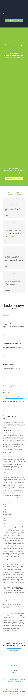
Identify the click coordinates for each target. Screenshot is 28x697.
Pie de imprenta (14, 665)
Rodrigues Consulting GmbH (17, 681)
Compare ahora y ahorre (14, 20)
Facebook (14, 672)
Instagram (14, 674)
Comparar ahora (14, 650)
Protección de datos (14, 667)
